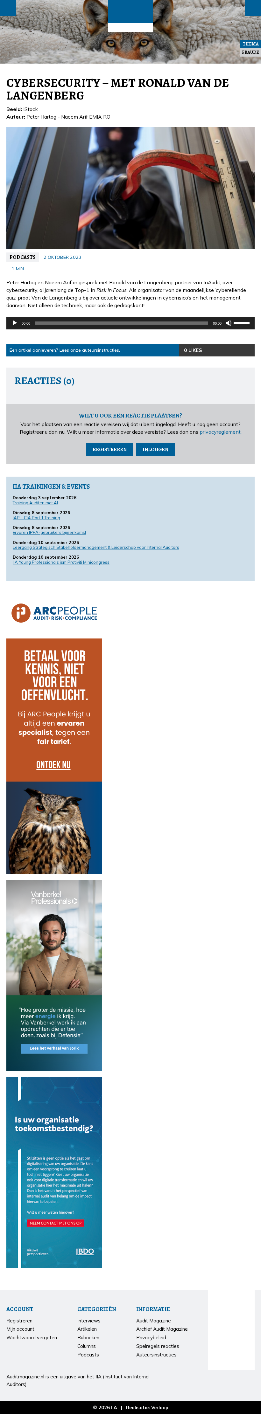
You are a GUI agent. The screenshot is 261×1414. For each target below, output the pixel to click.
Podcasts (88, 1355)
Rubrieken (88, 1338)
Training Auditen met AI (35, 502)
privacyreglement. (221, 432)
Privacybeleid (151, 1338)
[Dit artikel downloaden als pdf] (248, 350)
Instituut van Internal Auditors (130, 27)
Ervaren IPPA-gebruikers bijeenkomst (49, 532)
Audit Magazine (130, 11)
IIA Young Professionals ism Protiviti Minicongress (61, 562)
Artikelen (87, 1329)
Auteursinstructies (156, 1355)
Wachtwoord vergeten (31, 1338)
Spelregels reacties (157, 1346)
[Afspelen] (14, 323)
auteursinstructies (100, 350)
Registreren (110, 449)
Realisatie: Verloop (147, 1408)
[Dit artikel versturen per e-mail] (235, 350)
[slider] (242, 322)
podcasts (23, 257)
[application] (130, 323)
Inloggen (155, 449)
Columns (86, 1346)
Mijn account (20, 1329)
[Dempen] (228, 323)
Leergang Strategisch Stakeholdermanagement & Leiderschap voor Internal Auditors (96, 547)
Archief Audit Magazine (162, 1329)
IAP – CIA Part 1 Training (36, 517)
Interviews (89, 1321)
